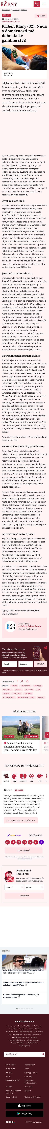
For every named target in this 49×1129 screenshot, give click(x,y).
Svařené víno (36, 1034)
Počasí (37, 1029)
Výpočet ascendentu (33, 1040)
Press (26, 1069)
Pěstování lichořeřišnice (17, 1040)
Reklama (9, 1072)
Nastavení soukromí (32, 1097)
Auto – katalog (38, 1031)
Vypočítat (24, 896)
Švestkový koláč (24, 1046)
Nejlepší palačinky (32, 1043)
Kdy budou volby (11, 1031)
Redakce (27, 1091)
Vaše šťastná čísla (35, 835)
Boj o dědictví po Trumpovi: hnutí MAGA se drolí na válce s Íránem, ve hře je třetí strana (23, 971)
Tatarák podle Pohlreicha (20, 1037)
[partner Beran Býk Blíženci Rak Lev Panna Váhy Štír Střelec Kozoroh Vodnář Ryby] (34, 887)
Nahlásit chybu (11, 1097)
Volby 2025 (27, 1034)
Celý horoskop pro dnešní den (21, 820)
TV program (14, 1029)
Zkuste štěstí (23, 850)
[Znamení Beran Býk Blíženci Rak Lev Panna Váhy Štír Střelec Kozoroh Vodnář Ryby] (25, 664)
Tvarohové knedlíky (17, 1043)
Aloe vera (34, 1037)
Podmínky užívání (13, 1080)
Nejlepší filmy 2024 (24, 1026)
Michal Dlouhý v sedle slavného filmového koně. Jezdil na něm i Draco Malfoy (20, 746)
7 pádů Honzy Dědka (15, 1034)
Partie (31, 1029)
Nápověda (28, 1087)
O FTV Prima (10, 1065)
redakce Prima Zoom (11, 21)
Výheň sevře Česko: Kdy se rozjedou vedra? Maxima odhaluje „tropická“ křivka (23, 983)
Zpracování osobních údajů (30, 1081)
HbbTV (8, 1076)
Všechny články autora (27, 629)
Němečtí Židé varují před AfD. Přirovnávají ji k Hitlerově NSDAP (21, 996)
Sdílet (40, 16)
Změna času (23, 1029)
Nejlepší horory (37, 1026)
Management (29, 1065)
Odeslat (40, 664)
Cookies (9, 1087)
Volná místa (10, 1069)
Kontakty (28, 1076)
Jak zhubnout (11, 1026)
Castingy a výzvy (30, 1072)
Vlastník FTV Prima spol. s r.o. (13, 1092)
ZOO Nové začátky (25, 1031)
